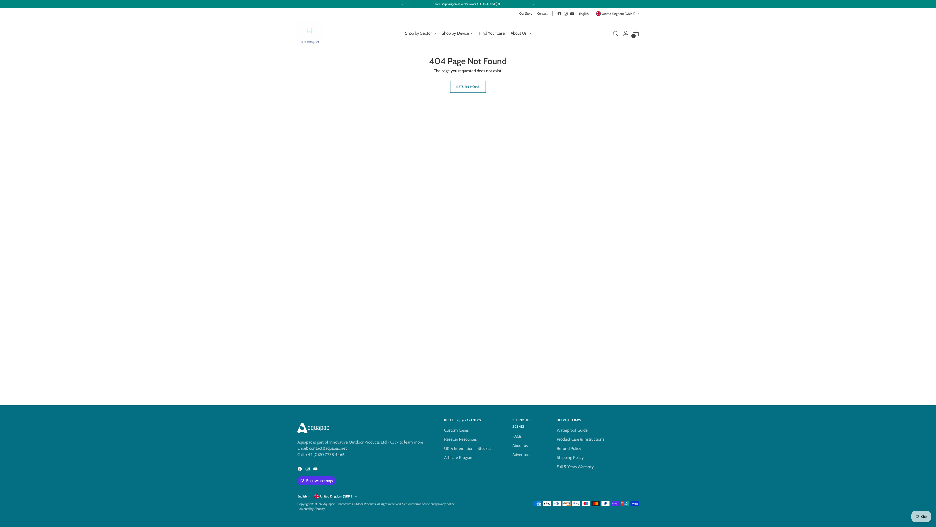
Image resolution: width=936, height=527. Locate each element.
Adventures (522, 454)
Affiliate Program (459, 457)
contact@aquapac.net (328, 448)
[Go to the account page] (626, 33)
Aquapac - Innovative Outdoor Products (349, 504)
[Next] (533, 4)
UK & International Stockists (468, 448)
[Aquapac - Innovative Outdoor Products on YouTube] (572, 13)
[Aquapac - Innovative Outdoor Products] (309, 33)
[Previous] (403, 4)
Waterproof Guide (572, 430)
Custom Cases (456, 430)
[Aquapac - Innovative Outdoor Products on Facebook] (559, 13)
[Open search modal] (615, 33)
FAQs (517, 436)
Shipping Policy (570, 457)
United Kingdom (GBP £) (618, 14)
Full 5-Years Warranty (575, 466)
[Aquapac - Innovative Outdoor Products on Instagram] (566, 13)
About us (520, 445)
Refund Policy (569, 448)
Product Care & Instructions (580, 439)
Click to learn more (406, 442)
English (584, 14)
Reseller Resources (460, 439)
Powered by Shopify (311, 509)
